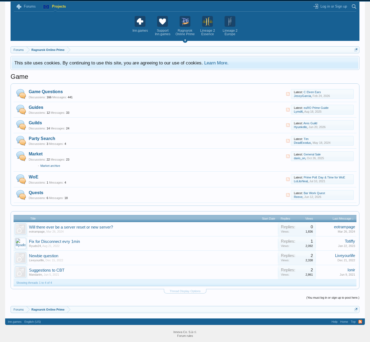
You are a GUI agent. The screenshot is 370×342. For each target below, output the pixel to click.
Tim (306, 139)
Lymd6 (298, 111)
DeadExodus (302, 142)
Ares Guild (310, 123)
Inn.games (15, 321)
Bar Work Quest (314, 193)
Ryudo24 (35, 245)
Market (36, 154)
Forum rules (185, 335)
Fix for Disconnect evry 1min (54, 241)
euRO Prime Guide (316, 107)
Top (353, 321)
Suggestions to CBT (46, 270)
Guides (36, 107)
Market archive (50, 165)
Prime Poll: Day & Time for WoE (324, 177)
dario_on (299, 158)
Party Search (42, 138)
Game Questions (46, 91)
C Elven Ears (312, 92)
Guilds (35, 122)
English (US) (32, 321)
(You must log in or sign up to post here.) (332, 297)
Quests (36, 192)
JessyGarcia (302, 95)
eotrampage (37, 231)
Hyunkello (300, 127)
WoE (33, 177)
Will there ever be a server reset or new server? (71, 227)
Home (344, 321)
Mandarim (35, 274)
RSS (288, 94)
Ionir (351, 270)
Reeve (298, 196)
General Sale (312, 154)
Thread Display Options (185, 291)
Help (334, 321)
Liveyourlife (36, 260)
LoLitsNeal (301, 181)
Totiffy (350, 241)
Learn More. (216, 63)
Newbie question (43, 256)
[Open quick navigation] (356, 49)
